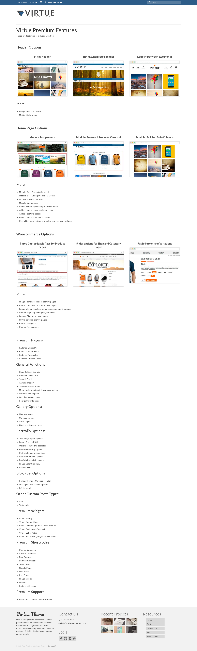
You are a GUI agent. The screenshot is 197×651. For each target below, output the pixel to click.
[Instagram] (65, 638)
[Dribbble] (74, 638)
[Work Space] (131, 621)
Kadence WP (52, 646)
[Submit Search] (149, 2)
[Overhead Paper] (119, 629)
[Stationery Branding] (131, 629)
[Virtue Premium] (42, 13)
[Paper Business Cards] (107, 621)
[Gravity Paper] (119, 621)
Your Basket (54, 2)
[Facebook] (61, 638)
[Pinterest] (70, 638)
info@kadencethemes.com (73, 623)
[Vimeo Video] (107, 629)
